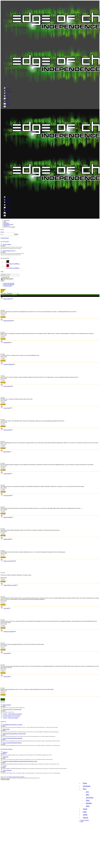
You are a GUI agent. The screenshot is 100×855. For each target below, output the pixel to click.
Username (3, 274)
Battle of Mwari (7, 298)
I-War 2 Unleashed (7, 770)
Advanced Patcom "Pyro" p (8, 250)
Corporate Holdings (8, 364)
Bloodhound (6, 342)
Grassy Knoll (7, 408)
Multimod (5, 752)
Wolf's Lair (6, 676)
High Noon (6, 451)
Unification (6, 653)
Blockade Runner (8, 320)
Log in (2, 280)
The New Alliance (6, 244)
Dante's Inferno (7, 386)
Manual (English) (7, 704)
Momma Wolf (7, 539)
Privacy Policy (16, 776)
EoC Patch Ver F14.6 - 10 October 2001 (12, 709)
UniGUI (5, 765)
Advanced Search (5, 238)
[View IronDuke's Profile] (7, 262)
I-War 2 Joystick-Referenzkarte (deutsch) (12, 742)
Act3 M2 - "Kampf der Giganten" (10, 717)
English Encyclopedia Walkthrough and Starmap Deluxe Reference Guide (20, 761)
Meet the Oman (7, 517)
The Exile (6, 608)
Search (2, 232)
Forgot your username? (9, 284)
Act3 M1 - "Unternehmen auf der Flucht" (12, 714)
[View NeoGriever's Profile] (7, 266)
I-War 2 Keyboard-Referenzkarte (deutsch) (12, 738)
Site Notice (22, 776)
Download (3, 317)
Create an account (8, 285)
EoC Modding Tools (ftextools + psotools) (12, 724)
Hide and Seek (7, 429)
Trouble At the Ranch (8, 631)
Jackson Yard (7, 473)
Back (2, 699)
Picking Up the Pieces (9, 561)
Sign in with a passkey (8, 278)
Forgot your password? (9, 283)
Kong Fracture (7, 495)
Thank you (11, 776)
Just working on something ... (13, 263)
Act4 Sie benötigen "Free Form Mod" (11, 715)
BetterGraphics (6, 729)
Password (3, 275)
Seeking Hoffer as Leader (9, 585)
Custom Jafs (5, 756)
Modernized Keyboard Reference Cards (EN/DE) (14, 733)
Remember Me (5, 277)
